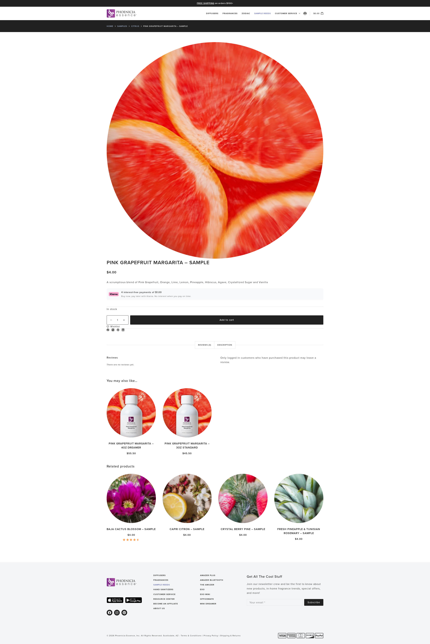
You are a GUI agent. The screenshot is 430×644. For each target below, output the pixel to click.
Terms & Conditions (191, 635)
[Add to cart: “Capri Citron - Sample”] (172, 519)
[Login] (305, 13)
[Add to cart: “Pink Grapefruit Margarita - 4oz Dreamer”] (116, 433)
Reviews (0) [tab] (204, 344)
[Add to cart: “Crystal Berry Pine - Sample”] (228, 519)
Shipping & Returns (230, 635)
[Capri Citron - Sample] (187, 498)
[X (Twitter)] (113, 330)
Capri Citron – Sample (187, 529)
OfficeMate (207, 599)
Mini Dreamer (208, 603)
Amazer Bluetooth (211, 580)
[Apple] (115, 600)
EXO (202, 589)
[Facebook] (108, 330)
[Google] (133, 600)
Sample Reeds (262, 13)
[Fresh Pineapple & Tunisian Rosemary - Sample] (299, 498)
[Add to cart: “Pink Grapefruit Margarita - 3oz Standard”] (172, 433)
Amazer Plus (207, 575)
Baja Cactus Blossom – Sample (131, 529)
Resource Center (164, 599)
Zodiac (246, 13)
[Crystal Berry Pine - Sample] (243, 498)
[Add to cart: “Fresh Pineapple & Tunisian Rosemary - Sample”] (284, 519)
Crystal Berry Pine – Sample (243, 529)
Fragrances (230, 13)
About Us (159, 608)
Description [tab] (224, 344)
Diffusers (212, 13)
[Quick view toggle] (146, 433)
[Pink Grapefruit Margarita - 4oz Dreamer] (131, 412)
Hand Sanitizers (163, 589)
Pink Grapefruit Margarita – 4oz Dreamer (131, 445)
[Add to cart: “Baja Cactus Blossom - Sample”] (116, 519)
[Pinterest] (118, 330)
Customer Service (286, 13)
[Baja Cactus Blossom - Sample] (131, 498)
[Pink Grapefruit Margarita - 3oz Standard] (187, 412)
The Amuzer (207, 584)
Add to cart (227, 320)
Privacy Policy (211, 635)
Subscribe (314, 602)
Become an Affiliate (165, 603)
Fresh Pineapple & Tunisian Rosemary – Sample (298, 531)
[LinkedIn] (123, 330)
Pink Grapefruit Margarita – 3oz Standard (187, 445)
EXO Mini (205, 594)
